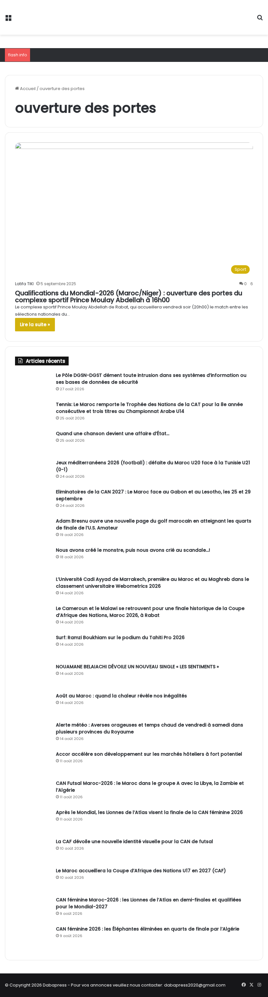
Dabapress (55, 985)
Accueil (27, 88)
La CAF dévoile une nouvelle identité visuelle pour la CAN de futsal (134, 841)
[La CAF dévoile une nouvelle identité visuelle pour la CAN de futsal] (33, 850)
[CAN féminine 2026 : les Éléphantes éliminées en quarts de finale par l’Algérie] (33, 938)
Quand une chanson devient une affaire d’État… (112, 433)
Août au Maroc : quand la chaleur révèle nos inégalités (121, 695)
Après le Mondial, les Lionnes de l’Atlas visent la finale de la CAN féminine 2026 (149, 812)
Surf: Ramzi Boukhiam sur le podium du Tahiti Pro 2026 (120, 637)
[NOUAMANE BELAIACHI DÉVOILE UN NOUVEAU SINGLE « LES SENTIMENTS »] (33, 675)
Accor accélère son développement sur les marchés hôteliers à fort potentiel (149, 754)
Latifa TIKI (24, 283)
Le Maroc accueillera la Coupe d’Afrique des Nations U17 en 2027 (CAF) (141, 870)
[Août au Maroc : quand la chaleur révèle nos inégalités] (33, 704)
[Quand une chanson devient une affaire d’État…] (33, 442)
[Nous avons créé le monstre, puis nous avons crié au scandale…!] (33, 559)
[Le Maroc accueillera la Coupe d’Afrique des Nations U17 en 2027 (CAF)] (33, 879)
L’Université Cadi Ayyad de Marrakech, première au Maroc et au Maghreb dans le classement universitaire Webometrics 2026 (152, 582)
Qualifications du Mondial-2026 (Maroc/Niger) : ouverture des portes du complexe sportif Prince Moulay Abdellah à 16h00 (128, 297)
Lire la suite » (35, 324)
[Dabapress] (52, 17)
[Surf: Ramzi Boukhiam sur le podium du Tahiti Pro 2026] (33, 646)
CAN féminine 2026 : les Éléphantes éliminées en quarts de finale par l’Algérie (147, 929)
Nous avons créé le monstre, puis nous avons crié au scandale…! (133, 550)
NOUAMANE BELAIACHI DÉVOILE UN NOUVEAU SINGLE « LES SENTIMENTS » (137, 666)
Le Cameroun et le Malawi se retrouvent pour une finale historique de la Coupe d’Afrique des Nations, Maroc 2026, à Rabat (150, 612)
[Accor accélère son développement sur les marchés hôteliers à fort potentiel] (33, 763)
